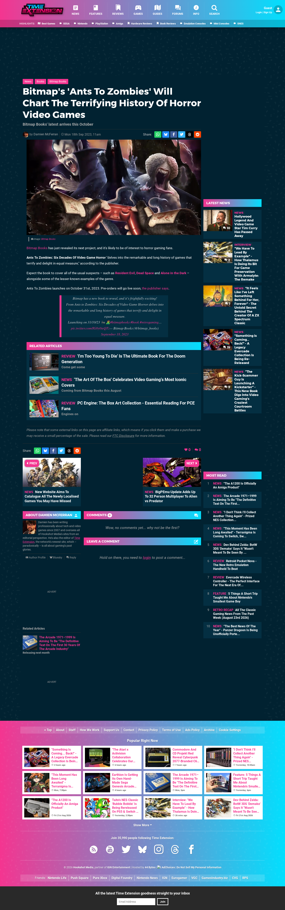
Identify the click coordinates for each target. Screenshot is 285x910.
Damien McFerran (46, 134)
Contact (129, 730)
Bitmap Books (57, 81)
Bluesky (57, 557)
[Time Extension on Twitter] (126, 850)
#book (134, 322)
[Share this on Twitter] (181, 134)
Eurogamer (179, 878)
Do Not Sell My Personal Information (199, 867)
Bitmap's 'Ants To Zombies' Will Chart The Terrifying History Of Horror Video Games (112, 103)
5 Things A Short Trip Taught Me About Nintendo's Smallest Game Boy (235, 597)
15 (228, 347)
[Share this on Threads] (189, 134)
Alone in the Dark (173, 273)
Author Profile (37, 557)
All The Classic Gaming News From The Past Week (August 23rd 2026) (234, 614)
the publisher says (155, 288)
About (60, 730)
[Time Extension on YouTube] (110, 850)
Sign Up (267, 12)
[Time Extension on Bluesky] (142, 850)
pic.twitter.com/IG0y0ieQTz (90, 328)
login (147, 557)
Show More (141, 825)
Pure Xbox (100, 878)
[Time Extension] (42, 10)
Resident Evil (125, 273)
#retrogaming (149, 322)
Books (40, 81)
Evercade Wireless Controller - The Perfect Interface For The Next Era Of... (236, 581)
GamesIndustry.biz (215, 878)
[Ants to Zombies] (114, 187)
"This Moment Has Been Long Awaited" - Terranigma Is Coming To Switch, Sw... (235, 532)
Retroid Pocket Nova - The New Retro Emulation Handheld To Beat (234, 565)
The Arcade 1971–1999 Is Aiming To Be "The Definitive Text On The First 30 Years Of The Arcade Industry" (59, 643)
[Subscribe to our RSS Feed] (93, 850)
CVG (235, 878)
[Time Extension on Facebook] (191, 850)
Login (259, 12)
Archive (209, 730)
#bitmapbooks (120, 322)
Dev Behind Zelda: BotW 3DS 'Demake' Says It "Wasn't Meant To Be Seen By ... (235, 548)
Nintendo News (147, 878)
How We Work (89, 730)
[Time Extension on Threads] (175, 850)
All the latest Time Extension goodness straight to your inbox (142, 893)
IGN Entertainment (118, 867)
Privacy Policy (148, 730)
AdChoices (168, 867)
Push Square (80, 878)
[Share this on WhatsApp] (157, 134)
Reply (72, 557)
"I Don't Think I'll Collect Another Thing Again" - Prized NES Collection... (234, 516)
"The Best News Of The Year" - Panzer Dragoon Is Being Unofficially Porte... (235, 630)
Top (49, 730)
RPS (245, 878)
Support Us (111, 730)
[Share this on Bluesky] (165, 134)
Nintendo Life (57, 878)
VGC (194, 878)
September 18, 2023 (115, 334)
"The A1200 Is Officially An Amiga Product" (234, 485)
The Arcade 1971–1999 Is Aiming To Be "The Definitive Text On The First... (234, 500)
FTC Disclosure (123, 436)
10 (228, 228)
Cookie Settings (230, 730)
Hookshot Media (83, 867)
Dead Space (145, 273)
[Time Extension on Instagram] (159, 850)
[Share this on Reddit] (197, 134)
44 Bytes (150, 867)
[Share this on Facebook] (173, 134)
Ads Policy (192, 730)
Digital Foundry (121, 878)
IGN (164, 878)
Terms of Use (171, 730)
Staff (72, 730)
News (28, 81)
